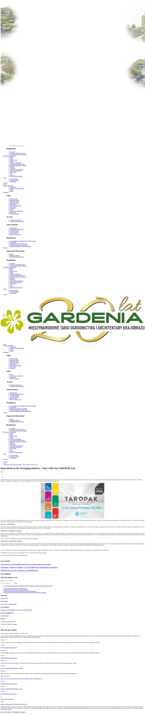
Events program (10, 586)
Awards (21, 589)
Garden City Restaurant (15, 162)
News (5, 184)
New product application (15, 205)
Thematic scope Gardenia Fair (17, 188)
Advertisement (15, 589)
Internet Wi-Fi (13, 172)
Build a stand (13, 207)
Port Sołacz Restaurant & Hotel (17, 164)
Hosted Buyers (13, 204)
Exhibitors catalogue (14, 200)
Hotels (11, 158)
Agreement (5, 633)
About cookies (24, 633)
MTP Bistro (12, 168)
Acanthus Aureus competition (17, 221)
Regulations (25, 589)
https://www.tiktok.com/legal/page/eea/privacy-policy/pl (14, 704)
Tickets (11, 254)
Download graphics (14, 180)
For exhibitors (13, 242)
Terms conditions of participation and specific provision (23, 241)
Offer (10, 589)
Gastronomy (13, 208)
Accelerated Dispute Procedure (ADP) (19, 245)
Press (5, 177)
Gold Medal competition (15, 220)
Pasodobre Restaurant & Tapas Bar (18, 165)
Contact (5, 183)
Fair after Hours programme (16, 211)
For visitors (12, 151)
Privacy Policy (8, 709)
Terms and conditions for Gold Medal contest (20, 246)
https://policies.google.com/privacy (9, 647)
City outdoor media (14, 230)
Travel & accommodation (10, 156)
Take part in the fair (14, 203)
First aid (12, 175)
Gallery (11, 189)
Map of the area (13, 160)
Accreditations (13, 181)
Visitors (5, 247)
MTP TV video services (15, 234)
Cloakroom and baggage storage (17, 153)
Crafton (15, 624)
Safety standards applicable (16, 176)
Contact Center (13, 227)
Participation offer (14, 201)
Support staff (13, 212)
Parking (11, 161)
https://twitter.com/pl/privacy (7, 699)
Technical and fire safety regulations (18, 154)
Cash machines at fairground (16, 169)
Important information (13, 591)
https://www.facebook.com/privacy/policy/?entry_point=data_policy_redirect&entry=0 (21, 678)
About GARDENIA (8, 185)
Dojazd (11, 157)
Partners (12, 191)
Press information (14, 179)
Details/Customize (14, 633)
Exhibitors (6, 192)
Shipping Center (13, 233)
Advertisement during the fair (17, 229)
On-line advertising (14, 232)
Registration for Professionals (17, 257)
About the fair (13, 187)
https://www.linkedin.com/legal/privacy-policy (12, 668)
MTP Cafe (12, 166)
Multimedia (23, 588)
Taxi (11, 173)
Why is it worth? (14, 199)
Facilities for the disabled (16, 170)
